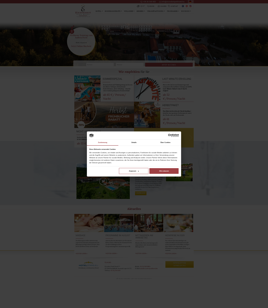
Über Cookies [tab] (165, 142)
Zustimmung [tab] (102, 142)
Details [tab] (134, 142)
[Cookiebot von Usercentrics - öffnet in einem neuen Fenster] (169, 135)
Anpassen (132, 171)
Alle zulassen (164, 171)
